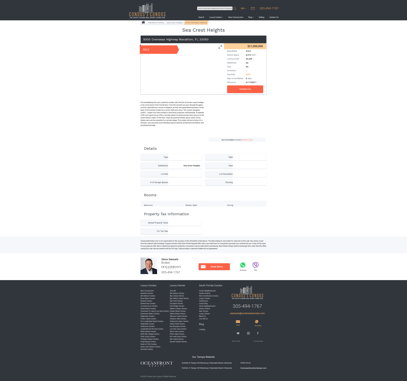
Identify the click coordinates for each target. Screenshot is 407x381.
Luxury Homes (204, 314)
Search (201, 17)
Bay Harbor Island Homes (179, 298)
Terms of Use (236, 341)
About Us (202, 316)
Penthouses (203, 301)
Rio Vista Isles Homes (178, 337)
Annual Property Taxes (158, 222)
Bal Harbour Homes (177, 293)
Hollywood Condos (148, 326)
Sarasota (228, 363)
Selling (261, 17)
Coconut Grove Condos (149, 306)
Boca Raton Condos (148, 298)
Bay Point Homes (176, 301)
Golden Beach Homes (178, 311)
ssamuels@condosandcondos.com (247, 313)
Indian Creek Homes (177, 324)
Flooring (229, 182)
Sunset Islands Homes (178, 342)
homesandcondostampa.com (253, 368)
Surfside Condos (147, 349)
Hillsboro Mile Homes (178, 319)
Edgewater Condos (148, 316)
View (231, 165)
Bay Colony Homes (177, 296)
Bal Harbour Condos (148, 296)
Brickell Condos (146, 301)
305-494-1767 (269, 8)
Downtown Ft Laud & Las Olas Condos (155, 311)
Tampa (193, 363)
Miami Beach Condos (148, 331)
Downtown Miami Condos (150, 314)
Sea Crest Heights (175, 22)
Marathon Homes (156, 22)
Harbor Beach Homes (178, 314)
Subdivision (163, 165)
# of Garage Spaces (159, 182)
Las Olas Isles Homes (178, 329)
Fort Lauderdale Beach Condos (152, 321)
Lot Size (164, 174)
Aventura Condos (147, 293)
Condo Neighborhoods (207, 291)
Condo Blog (203, 303)
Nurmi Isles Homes (177, 331)
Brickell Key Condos (148, 303)
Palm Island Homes (177, 334)
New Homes (203, 311)
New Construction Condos (208, 296)
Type (166, 157)
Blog (250, 17)
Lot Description (226, 174)
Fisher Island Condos (148, 319)
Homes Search (204, 309)
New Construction (235, 17)
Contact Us (274, 17)
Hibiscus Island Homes (178, 316)
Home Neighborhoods (207, 306)
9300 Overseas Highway (196, 22)
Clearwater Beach (216, 363)
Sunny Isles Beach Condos (150, 347)
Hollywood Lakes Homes (179, 321)
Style (231, 157)
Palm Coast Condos (148, 337)
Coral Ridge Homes (177, 306)
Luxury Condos (215, 17)
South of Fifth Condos (149, 344)
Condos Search (204, 293)
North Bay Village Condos (150, 334)
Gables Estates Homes (178, 309)
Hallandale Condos (147, 324)
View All (173, 291)
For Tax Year (162, 231)
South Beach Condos (148, 342)
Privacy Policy (258, 341)
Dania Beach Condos (148, 309)
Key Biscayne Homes (178, 326)
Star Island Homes (177, 339)
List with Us (203, 319)
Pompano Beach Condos (150, 339)
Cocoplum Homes (176, 303)
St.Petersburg (202, 363)
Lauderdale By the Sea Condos (152, 329)
